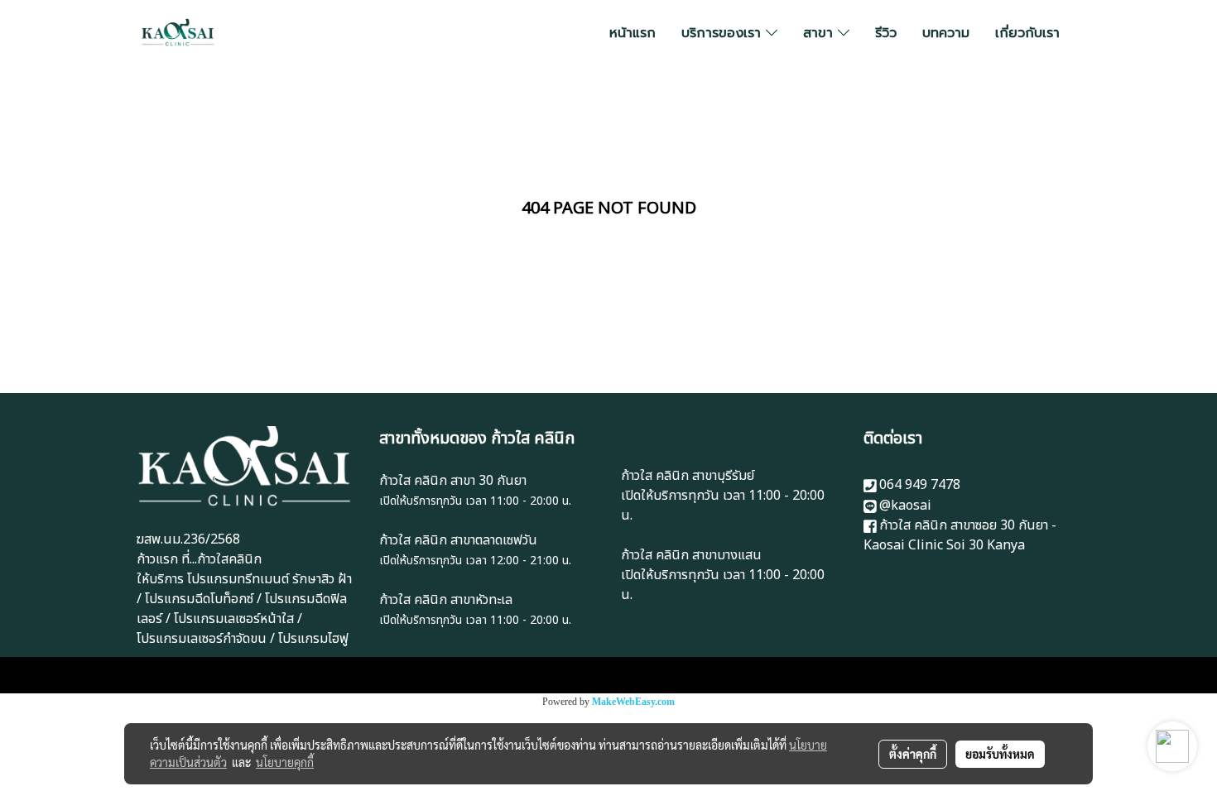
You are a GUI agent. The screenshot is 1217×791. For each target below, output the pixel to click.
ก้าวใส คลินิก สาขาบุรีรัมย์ (687, 476)
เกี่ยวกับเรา (1027, 33)
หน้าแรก (632, 33)
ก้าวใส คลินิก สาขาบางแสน (691, 555)
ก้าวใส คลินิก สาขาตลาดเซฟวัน (458, 540)
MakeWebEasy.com (633, 701)
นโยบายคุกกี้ (285, 762)
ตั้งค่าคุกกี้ (912, 753)
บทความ (945, 33)
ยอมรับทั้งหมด (1000, 753)
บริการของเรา (723, 33)
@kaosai (905, 505)
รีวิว (886, 33)
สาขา (820, 33)
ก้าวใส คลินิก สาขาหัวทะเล (445, 600)
